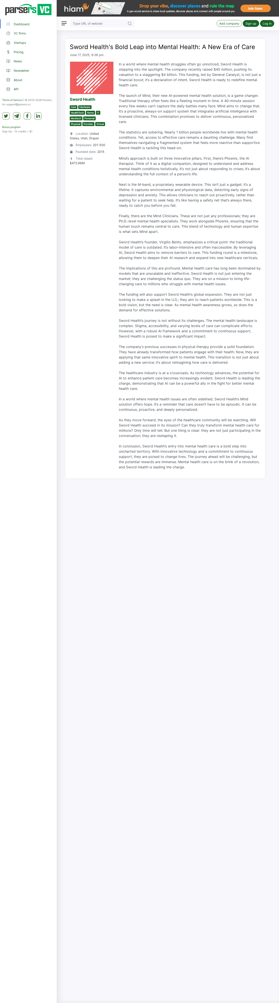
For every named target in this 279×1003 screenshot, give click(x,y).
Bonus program (11, 127)
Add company (229, 23)
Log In (267, 23)
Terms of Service (12, 100)
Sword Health (82, 99)
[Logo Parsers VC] (28, 9)
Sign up (250, 23)
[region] (28, 501)
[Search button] (129, 23)
